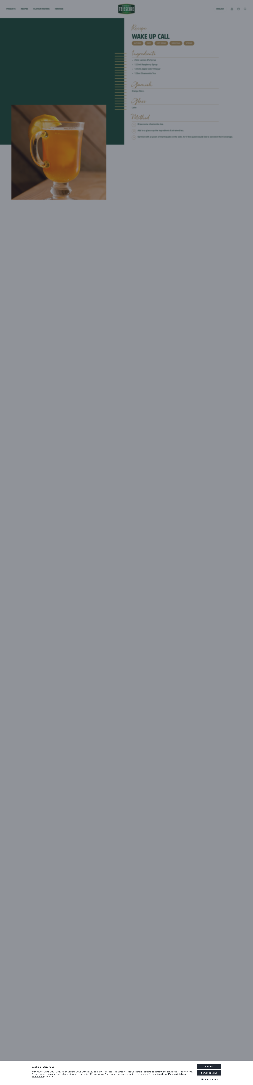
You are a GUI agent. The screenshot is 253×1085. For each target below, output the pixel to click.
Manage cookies (209, 1079)
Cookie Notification (167, 1074)
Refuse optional (209, 1073)
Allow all (209, 1066)
